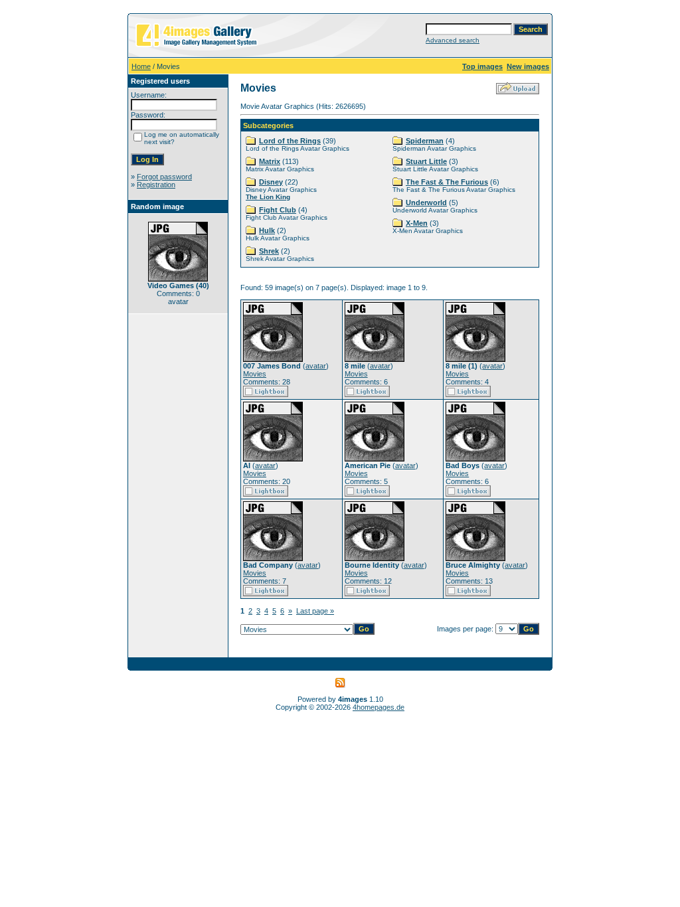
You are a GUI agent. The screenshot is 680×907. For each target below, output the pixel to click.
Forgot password (164, 177)
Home (141, 66)
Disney (271, 182)
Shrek (269, 251)
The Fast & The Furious (447, 182)
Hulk (267, 230)
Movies (254, 374)
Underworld (426, 202)
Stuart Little (426, 161)
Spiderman (425, 141)
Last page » (315, 611)
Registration (156, 185)
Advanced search (452, 40)
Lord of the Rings (290, 141)
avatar (315, 366)
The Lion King (268, 197)
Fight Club (277, 210)
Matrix (269, 161)
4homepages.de (378, 707)
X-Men (417, 223)
